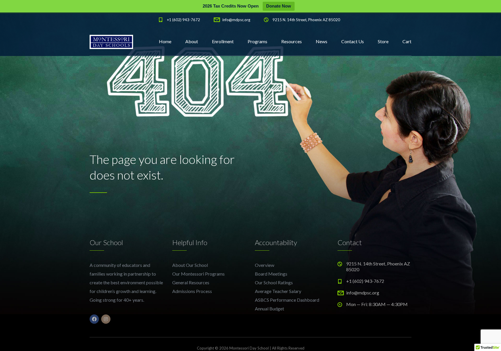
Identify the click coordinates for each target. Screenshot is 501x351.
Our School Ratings (274, 282)
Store (383, 41)
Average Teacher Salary (278, 291)
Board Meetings (271, 273)
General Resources (190, 282)
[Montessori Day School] (111, 41)
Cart (406, 41)
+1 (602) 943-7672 (183, 19)
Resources (291, 41)
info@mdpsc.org (236, 19)
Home (165, 41)
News (321, 41)
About (191, 41)
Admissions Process (192, 291)
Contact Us (352, 41)
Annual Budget (269, 308)
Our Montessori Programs (198, 273)
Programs (257, 41)
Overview (264, 265)
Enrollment (223, 41)
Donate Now (278, 5)
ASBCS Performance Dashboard (287, 300)
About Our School (190, 265)
